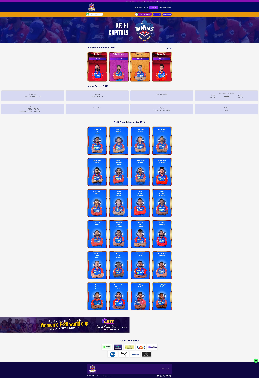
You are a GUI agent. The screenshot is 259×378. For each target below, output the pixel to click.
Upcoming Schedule (157, 1)
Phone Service (167, 14)
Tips (144, 7)
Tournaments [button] (153, 7)
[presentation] (167, 48)
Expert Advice (157, 14)
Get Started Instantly (145, 14)
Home (136, 7)
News (140, 7)
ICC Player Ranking (139, 1)
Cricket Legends (130, 1)
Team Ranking (148, 1)
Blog (147, 7)
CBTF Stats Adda (167, 1)
